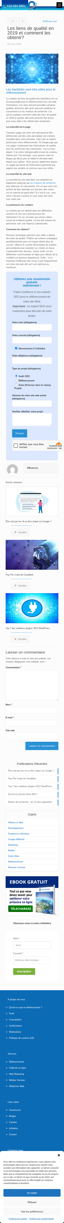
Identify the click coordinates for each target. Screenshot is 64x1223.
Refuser (32, 1202)
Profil (11, 1013)
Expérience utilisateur (18, 833)
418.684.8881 (16, 6)
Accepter (32, 1192)
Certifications (15, 1025)
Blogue (12, 1116)
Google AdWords (16, 839)
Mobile (11, 850)
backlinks (18, 89)
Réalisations (15, 1032)
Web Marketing (16, 1074)
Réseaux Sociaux (16, 867)
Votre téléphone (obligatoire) (27, 355)
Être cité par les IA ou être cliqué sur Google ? (28, 521)
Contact (13, 1134)
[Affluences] (32, 5)
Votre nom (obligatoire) (24, 322)
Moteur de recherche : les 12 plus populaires (30, 802)
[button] (59, 1155)
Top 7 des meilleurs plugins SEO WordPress (28, 628)
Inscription (24, 971)
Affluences (32, 468)
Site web (10, 730)
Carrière (13, 1122)
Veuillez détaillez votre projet (27, 411)
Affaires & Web (15, 822)
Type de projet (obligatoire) (26, 368)
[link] (32, 896)
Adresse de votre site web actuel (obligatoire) (29, 397)
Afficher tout (51, 21)
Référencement (15, 861)
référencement (16, 92)
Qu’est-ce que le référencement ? (25, 1007)
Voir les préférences (32, 1211)
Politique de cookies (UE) (21, 1038)
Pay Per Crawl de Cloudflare (19, 574)
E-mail (10, 717)
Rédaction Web (16, 1086)
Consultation (15, 1019)
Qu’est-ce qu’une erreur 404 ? (22, 794)
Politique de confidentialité (41, 1219)
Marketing (13, 845)
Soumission (15, 1110)
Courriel (18, 953)
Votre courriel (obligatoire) (26, 335)
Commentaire (13, 667)
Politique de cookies (18, 1219)
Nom (9, 704)
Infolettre (13, 1128)
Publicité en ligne (17, 1068)
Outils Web (13, 856)
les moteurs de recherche (42, 183)
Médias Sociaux (17, 1080)
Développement (15, 828)
